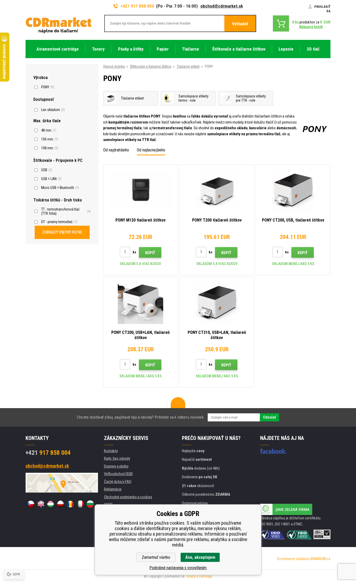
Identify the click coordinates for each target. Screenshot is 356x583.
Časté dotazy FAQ (117, 481)
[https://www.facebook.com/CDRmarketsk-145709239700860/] (273, 451)
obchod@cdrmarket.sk (221, 6)
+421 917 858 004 (137, 6)
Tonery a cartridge (199, 576)
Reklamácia (112, 489)
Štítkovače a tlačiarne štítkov (150, 66)
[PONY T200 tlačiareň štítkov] (217, 190)
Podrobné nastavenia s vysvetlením (178, 567)
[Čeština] (30, 504)
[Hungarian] (50, 504)
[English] (40, 504)
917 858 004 (48, 452)
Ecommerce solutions (293, 559)
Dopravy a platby (116, 466)
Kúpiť (150, 252)
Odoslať (269, 417)
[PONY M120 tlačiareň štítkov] (141, 190)
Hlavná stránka (114, 66)
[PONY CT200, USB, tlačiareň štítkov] (293, 190)
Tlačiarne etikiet (188, 66)
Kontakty (111, 451)
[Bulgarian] (90, 504)
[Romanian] (70, 504)
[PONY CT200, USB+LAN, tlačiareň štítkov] (141, 302)
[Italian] (80, 504)
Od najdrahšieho (116, 150)
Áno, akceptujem (200, 557)
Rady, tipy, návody (117, 458)
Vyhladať (240, 23)
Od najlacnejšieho (151, 150)
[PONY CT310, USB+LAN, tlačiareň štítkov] (217, 302)
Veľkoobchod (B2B (118, 473)
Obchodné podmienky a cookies (128, 497)
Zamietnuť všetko (156, 557)
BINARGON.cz (320, 559)
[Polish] (60, 504)
